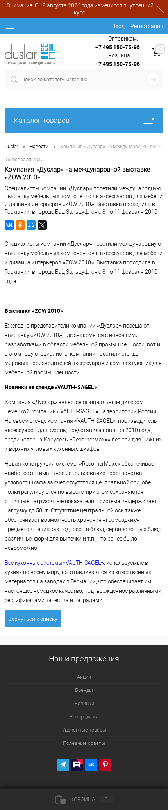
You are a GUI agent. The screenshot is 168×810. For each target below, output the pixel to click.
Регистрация (146, 26)
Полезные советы (84, 743)
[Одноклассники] (20, 225)
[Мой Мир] (31, 225)
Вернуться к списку (32, 619)
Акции (84, 677)
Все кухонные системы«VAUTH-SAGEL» (54, 563)
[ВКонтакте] (9, 225)
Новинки (84, 703)
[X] (42, 225)
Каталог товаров (42, 120)
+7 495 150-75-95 (117, 47)
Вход (118, 26)
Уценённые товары (84, 730)
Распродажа (84, 717)
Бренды (84, 690)
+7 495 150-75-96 (117, 63)
